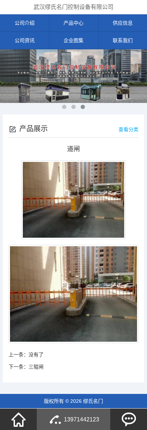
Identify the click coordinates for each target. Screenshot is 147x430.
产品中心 (73, 23)
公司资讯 (25, 40)
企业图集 (73, 40)
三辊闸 (36, 367)
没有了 (36, 354)
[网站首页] (18, 419)
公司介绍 (25, 23)
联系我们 (123, 40)
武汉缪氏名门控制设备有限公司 (73, 7)
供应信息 (123, 23)
